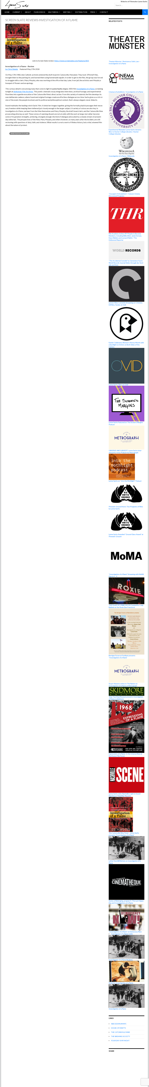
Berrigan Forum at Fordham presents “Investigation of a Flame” (122, 657)
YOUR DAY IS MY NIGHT (120, 1041)
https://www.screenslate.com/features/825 (71, 61)
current (16, 12)
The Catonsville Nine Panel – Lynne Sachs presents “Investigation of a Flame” (124, 834)
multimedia (53, 12)
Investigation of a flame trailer (122, 934)
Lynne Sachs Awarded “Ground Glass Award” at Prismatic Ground (126, 535)
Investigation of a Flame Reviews (121, 960)
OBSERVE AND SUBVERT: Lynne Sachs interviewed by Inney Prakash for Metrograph (125, 451)
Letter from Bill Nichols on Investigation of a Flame (125, 862)
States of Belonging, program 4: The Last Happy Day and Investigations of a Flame (126, 902)
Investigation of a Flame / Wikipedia (121, 156)
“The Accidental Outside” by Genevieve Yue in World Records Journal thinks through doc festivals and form (126, 263)
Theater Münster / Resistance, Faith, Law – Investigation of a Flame (124, 62)
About (28, 12)
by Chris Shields (11, 69)
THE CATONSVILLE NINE (120, 1032)
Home (7, 12)
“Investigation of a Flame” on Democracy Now (125, 932)
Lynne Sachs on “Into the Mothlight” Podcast (125, 481)
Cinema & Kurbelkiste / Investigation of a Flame (126, 92)
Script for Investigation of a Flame (121, 983)
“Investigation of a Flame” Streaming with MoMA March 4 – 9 (126, 575)
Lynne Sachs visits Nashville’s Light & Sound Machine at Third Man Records (124, 795)
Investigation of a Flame (20, 133)
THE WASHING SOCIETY (120, 1036)
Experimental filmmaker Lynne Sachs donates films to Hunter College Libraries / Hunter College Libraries (125, 132)
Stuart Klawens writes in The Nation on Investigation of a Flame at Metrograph (123, 685)
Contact (104, 12)
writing (67, 12)
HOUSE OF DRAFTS (118, 1028)
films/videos (39, 12)
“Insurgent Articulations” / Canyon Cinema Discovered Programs (124, 195)
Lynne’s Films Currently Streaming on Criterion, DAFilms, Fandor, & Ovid (126, 304)
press (92, 12)
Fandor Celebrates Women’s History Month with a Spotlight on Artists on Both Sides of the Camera (126, 345)
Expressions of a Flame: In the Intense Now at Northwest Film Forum (125, 755)
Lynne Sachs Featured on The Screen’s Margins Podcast (126, 423)
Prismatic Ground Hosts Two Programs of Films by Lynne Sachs (126, 508)
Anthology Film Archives (23, 91)
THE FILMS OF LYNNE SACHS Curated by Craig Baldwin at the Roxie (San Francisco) (126, 606)
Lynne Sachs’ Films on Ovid (118, 385)
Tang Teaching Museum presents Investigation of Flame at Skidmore (126, 698)
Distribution (81, 12)
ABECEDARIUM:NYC (119, 1024)
